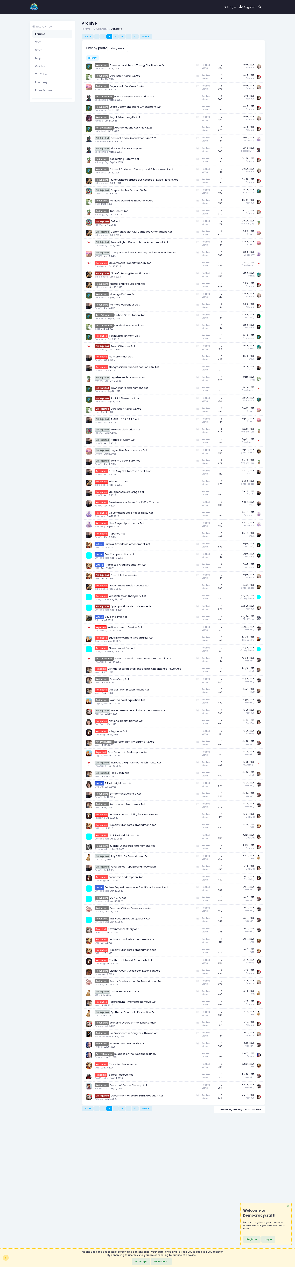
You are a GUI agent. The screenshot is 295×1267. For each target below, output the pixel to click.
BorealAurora (101, 1088)
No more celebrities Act (125, 304)
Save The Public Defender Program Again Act (142, 658)
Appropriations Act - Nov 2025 (133, 127)
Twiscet (98, 1046)
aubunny (99, 911)
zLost (97, 79)
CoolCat (99, 724)
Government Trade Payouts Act (129, 585)
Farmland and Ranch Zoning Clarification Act (138, 65)
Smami (98, 89)
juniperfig (250, 317)
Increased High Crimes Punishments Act (136, 762)
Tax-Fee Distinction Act (125, 429)
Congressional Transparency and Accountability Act (144, 252)
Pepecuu (250, 67)
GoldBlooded (102, 1078)
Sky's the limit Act (116, 617)
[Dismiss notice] (287, 1206)
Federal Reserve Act (120, 1074)
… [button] (128, 36)
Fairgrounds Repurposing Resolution (133, 866)
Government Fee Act (122, 648)
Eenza (98, 974)
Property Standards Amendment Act (132, 825)
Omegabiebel (102, 557)
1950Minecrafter (103, 1036)
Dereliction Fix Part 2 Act (125, 75)
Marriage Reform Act (123, 294)
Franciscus (100, 68)
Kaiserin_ (250, 629)
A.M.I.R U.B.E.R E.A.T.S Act (125, 419)
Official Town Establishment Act (129, 689)
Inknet (251, 275)
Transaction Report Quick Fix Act (130, 918)
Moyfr (97, 672)
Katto (97, 620)
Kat (96, 859)
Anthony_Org (101, 162)
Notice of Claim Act (123, 440)
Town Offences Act (123, 346)
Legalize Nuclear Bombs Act (128, 377)
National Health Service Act (125, 627)
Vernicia (99, 120)
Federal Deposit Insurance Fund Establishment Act (136, 887)
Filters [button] (91, 57)
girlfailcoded (101, 183)
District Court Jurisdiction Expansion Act (135, 970)
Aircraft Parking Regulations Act (131, 273)
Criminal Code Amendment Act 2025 (134, 138)
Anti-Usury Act (119, 211)
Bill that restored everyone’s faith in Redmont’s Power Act (144, 668)
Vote (38, 42)
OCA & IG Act (118, 897)
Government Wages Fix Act (127, 1043)
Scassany (249, 140)
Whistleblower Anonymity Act (127, 596)
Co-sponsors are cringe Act (126, 492)
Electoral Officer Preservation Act (131, 908)
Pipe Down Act (120, 773)
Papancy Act (117, 533)
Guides (40, 66)
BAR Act (116, 221)
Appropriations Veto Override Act (132, 606)
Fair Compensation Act (119, 554)
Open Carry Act (119, 679)
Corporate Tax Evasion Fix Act (129, 190)
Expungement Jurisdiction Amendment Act (138, 710)
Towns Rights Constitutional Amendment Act (139, 242)
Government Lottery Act (123, 929)
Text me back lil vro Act (125, 460)
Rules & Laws (43, 90)
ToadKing (100, 734)
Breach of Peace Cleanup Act (128, 1085)
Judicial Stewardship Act (126, 398)
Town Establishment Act (124, 335)
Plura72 (98, 308)
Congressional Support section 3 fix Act (134, 367)
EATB (97, 547)
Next (144, 36)
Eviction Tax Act (119, 481)
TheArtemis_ (101, 245)
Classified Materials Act (124, 1064)
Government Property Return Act (130, 263)
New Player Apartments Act (126, 523)
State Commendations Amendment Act (135, 107)
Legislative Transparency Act (129, 450)
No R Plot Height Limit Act (125, 835)
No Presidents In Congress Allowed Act (134, 1033)
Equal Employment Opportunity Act (131, 637)
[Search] (260, 7)
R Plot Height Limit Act (119, 783)
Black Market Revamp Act (127, 148)
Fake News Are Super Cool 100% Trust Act (135, 502)
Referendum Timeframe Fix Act (134, 741)
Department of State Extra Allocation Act (137, 1095)
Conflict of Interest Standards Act (130, 960)
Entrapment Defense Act (125, 793)
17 (135, 36)
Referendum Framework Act (127, 804)
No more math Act (121, 356)
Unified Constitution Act (129, 315)
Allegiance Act (118, 731)
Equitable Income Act (124, 575)
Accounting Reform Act (124, 159)
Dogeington (101, 641)
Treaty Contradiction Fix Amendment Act (136, 981)
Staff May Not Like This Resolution (130, 471)
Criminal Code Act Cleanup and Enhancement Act (141, 169)
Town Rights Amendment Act (129, 388)
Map (38, 58)
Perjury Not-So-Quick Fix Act (127, 86)
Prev (89, 36)
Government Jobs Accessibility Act (131, 512)
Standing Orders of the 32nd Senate (133, 1022)
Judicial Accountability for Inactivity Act (134, 814)
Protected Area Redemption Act (125, 564)
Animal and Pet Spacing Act (127, 284)
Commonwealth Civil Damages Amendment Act (141, 231)
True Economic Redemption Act (128, 752)
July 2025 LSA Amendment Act (130, 856)
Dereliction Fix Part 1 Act (129, 325)
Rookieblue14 (101, 99)
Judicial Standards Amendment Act (127, 544)
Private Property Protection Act (134, 96)
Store (38, 50)
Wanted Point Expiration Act (127, 700)
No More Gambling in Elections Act (131, 200)
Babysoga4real (103, 849)
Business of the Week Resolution (135, 1054)
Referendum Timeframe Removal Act (133, 1002)
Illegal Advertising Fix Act (125, 117)
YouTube (41, 74)
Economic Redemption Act (126, 877)
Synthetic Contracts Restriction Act (133, 1012)
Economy (41, 82)
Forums (40, 34)
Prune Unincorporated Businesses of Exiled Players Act (144, 179)
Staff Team (249, 619)
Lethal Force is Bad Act (125, 991)
